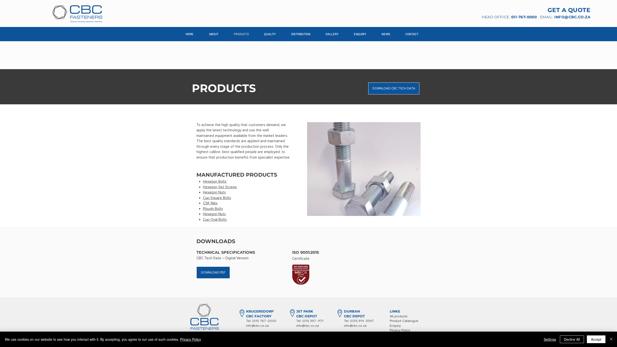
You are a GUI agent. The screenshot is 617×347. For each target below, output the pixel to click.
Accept (596, 339)
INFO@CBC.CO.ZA (572, 17)
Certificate (300, 258)
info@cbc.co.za (257, 326)
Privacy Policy (190, 339)
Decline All (572, 339)
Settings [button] (550, 339)
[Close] (611, 339)
